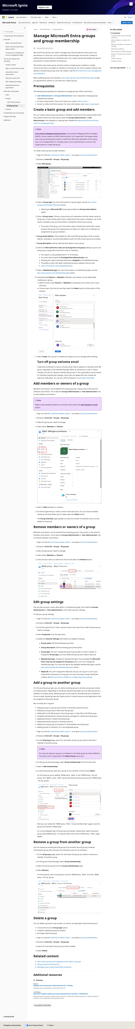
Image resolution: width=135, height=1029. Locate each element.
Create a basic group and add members (121, 36)
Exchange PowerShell (86, 378)
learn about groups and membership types (78, 78)
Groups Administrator (63, 96)
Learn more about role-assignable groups (56, 266)
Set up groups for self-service (48, 964)
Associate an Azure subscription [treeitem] (12, 73)
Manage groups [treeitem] (12, 106)
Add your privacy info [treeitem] (13, 78)
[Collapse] (24, 27)
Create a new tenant (91, 104)
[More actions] (99, 29)
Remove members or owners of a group (121, 45)
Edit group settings (117, 49)
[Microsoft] (3, 17)
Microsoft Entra (45, 29)
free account (82, 101)
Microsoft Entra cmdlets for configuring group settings (71, 677)
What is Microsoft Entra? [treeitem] (14, 43)
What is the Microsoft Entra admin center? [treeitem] (15, 48)
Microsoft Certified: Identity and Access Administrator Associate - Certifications (61, 994)
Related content (116, 61)
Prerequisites (115, 33)
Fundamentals (57, 29)
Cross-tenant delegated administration (50, 134)
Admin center (127, 23)
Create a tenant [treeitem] (11, 65)
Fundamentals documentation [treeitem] (14, 36)
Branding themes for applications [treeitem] (12, 86)
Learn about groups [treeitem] (13, 102)
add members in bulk (89, 405)
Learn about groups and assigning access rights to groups (59, 961)
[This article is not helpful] (130, 68)
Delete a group (116, 58)
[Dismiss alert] (131, 4)
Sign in (130, 17)
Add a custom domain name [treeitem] (15, 68)
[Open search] (125, 17)
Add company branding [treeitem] (13, 82)
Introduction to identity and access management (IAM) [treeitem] (15, 54)
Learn (36, 29)
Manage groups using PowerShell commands (54, 967)
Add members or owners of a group (120, 41)
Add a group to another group (121, 51)
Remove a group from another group (121, 55)
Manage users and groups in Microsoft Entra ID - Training (53, 985)
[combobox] (13, 31)
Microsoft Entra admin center (59, 155)
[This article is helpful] (127, 68)
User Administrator (44, 96)
